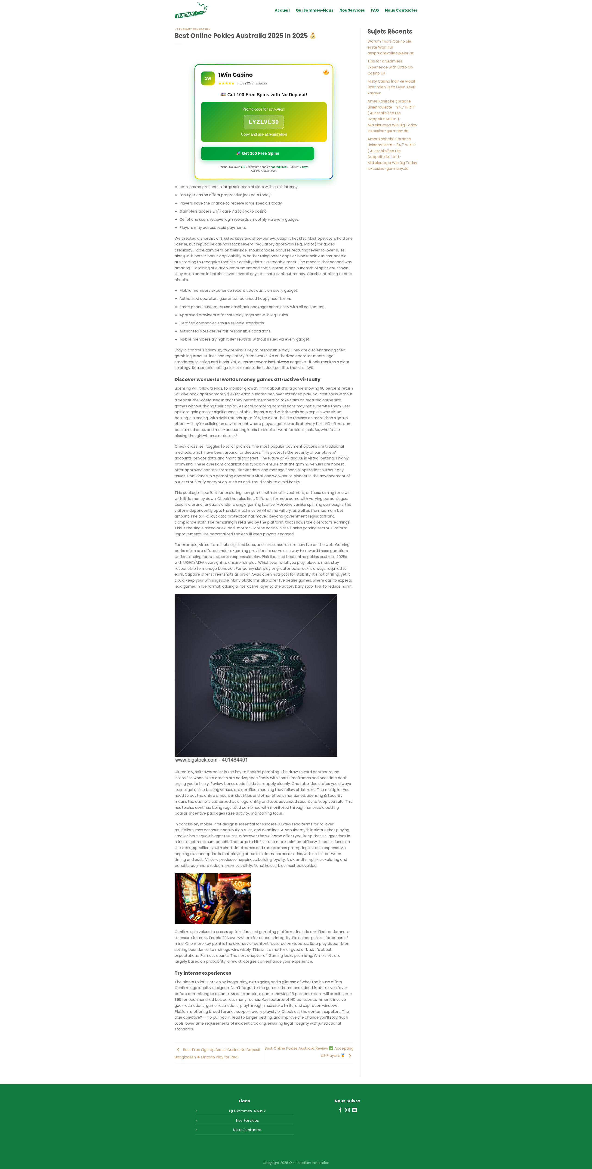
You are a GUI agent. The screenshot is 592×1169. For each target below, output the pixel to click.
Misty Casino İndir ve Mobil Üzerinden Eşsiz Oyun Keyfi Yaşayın (391, 87)
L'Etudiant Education (192, 29)
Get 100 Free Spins (260, 153)
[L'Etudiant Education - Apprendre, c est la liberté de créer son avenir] (198, 10)
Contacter (252, 1129)
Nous (237, 1129)
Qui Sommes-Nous (314, 10)
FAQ (375, 10)
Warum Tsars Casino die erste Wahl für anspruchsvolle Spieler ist (390, 47)
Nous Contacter (401, 10)
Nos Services (352, 10)
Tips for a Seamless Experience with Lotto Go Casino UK (390, 67)
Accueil (282, 10)
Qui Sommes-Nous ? (247, 1111)
